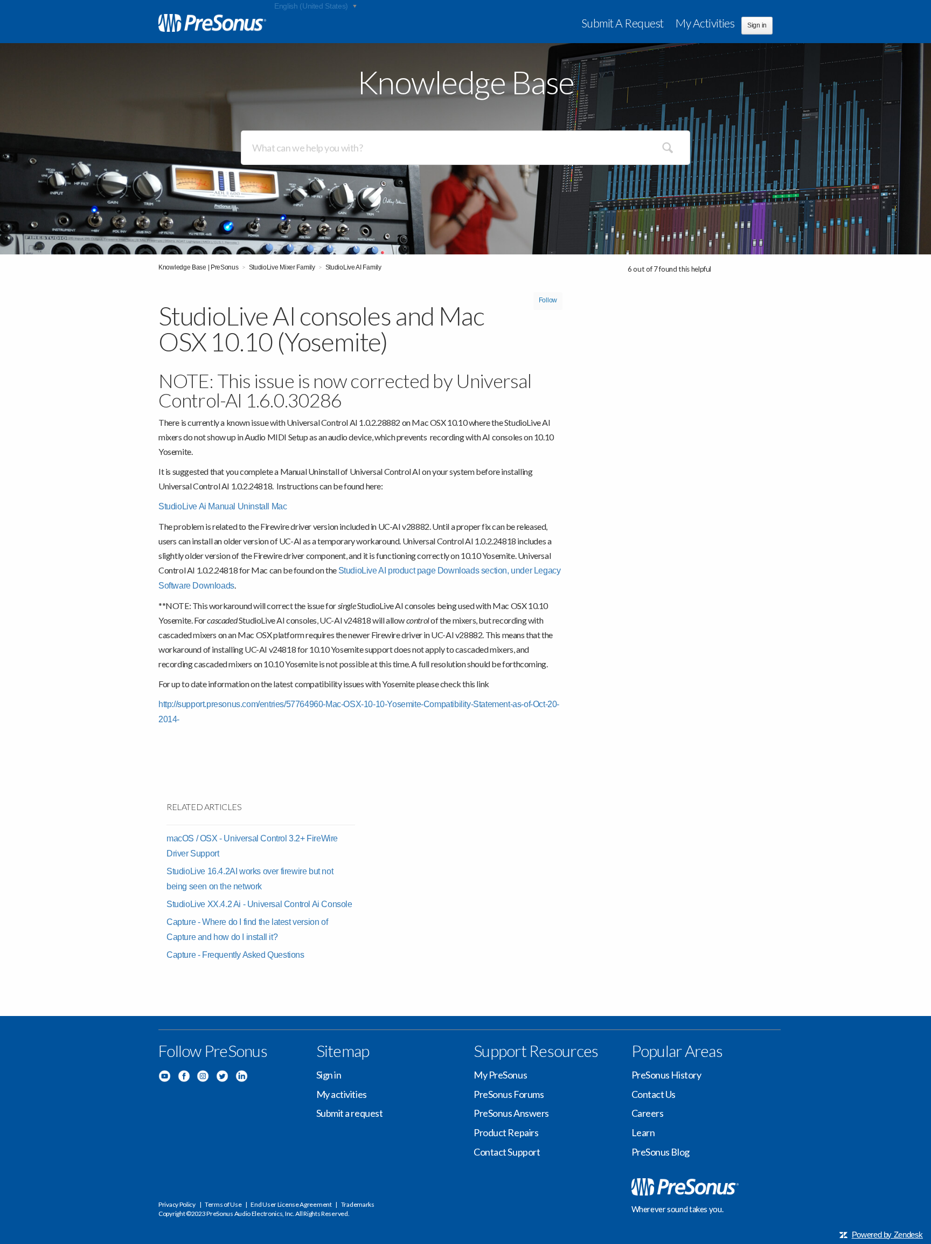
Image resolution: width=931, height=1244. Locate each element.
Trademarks (357, 1204)
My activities (705, 23)
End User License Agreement (291, 1204)
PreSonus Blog (660, 1152)
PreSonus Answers (511, 1113)
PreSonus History (666, 1075)
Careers (647, 1113)
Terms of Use (223, 1204)
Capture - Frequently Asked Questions (235, 954)
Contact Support (507, 1152)
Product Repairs (506, 1132)
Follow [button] (548, 300)
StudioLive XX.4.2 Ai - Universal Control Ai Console (259, 904)
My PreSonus (500, 1075)
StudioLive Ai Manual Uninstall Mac (222, 506)
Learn (643, 1132)
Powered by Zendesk (887, 1234)
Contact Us (653, 1094)
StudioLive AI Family (353, 267)
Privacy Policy (177, 1204)
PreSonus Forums (509, 1094)
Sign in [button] (757, 25)
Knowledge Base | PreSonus (198, 267)
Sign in (329, 1075)
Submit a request (622, 23)
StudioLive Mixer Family (282, 267)
